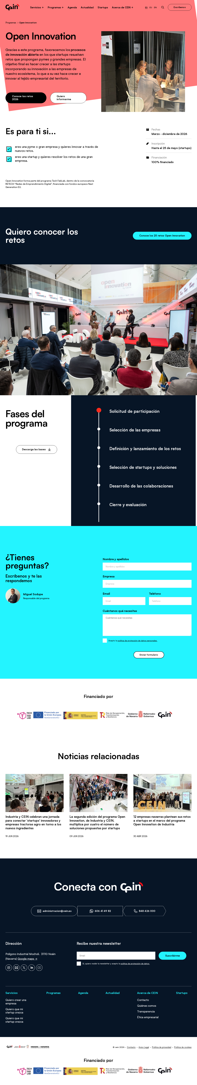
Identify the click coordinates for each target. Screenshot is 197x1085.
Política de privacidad (161, 1047)
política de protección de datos (135, 963)
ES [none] (146, 7)
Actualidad (87, 7)
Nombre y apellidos (116, 559)
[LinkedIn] (31, 967)
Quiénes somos (146, 1005)
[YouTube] (39, 967)
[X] (24, 967)
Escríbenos (180, 7)
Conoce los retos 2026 (22, 98)
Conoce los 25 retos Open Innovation (162, 235)
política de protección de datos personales (137, 640)
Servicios (35, 7)
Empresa (109, 576)
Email (106, 593)
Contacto (143, 1000)
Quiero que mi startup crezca (14, 1010)
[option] (151, 7)
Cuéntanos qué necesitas (120, 611)
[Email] (16, 967)
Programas (54, 7)
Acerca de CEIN (121, 7)
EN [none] (155, 7)
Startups (103, 7)
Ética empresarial (147, 1017)
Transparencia (146, 1011)
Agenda (72, 7)
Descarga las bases (34, 449)
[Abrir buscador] (162, 7)
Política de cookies (183, 1047)
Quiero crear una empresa (15, 1001)
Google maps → (27, 958)
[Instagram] (8, 967)
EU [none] (151, 7)
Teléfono (155, 593)
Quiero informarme (64, 98)
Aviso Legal (144, 1047)
